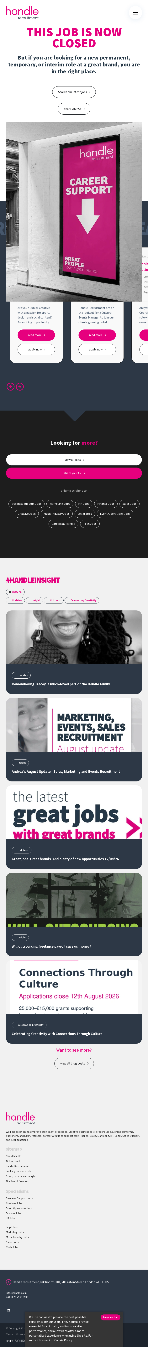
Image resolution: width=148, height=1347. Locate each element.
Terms (9, 1334)
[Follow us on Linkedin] (8, 1310)
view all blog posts (72, 1063)
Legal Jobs (12, 1227)
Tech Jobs (12, 1247)
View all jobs (73, 460)
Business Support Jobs (19, 1198)
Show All (17, 592)
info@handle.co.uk (16, 1293)
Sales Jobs (12, 1242)
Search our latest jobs (72, 92)
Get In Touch (13, 1161)
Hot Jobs (55, 600)
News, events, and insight (21, 1176)
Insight (36, 600)
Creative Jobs (14, 1203)
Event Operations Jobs (19, 1208)
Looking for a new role (19, 1171)
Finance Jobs (13, 1213)
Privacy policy (24, 1334)
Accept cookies (110, 1317)
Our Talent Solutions (17, 1181)
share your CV (72, 473)
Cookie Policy (63, 1340)
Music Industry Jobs (17, 1237)
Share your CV (73, 109)
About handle (13, 1156)
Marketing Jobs (15, 1232)
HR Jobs (10, 1218)
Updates (17, 600)
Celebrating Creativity (83, 600)
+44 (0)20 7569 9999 (17, 1297)
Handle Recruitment (17, 1166)
